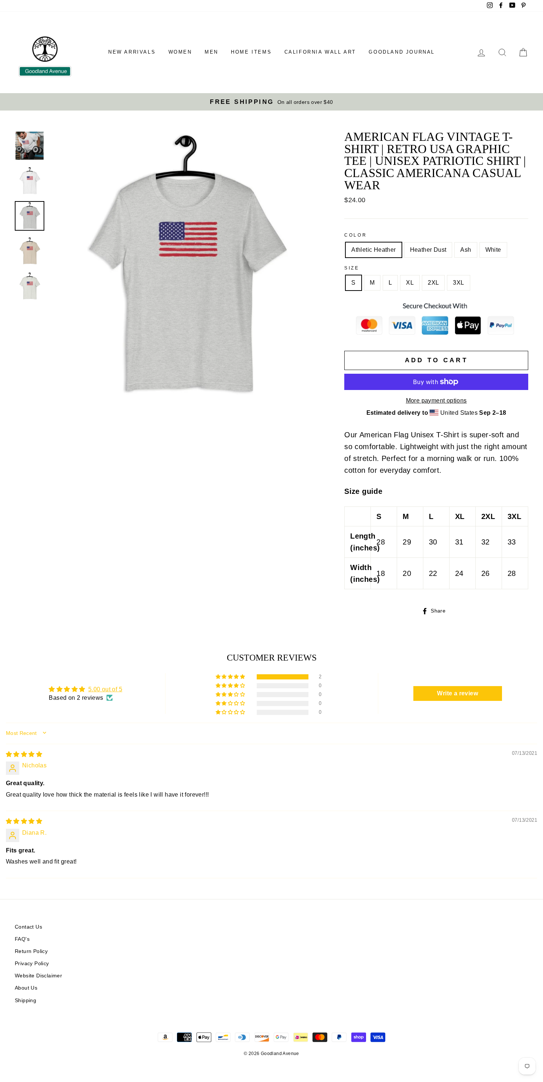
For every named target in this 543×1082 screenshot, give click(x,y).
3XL (458, 282)
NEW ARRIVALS (132, 52)
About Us (26, 988)
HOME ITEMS (251, 52)
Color (355, 235)
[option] (271, 102)
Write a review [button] (457, 693)
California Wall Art (320, 52)
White (493, 250)
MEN (211, 52)
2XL (433, 282)
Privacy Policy (32, 963)
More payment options (436, 400)
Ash (465, 250)
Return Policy (31, 951)
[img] (24, 754)
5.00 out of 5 (105, 689)
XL (410, 282)
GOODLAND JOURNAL (402, 52)
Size (351, 268)
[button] (231, 676)
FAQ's (22, 939)
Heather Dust (428, 250)
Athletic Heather (373, 250)
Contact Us (28, 927)
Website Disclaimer (38, 975)
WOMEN (180, 52)
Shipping (25, 1000)
